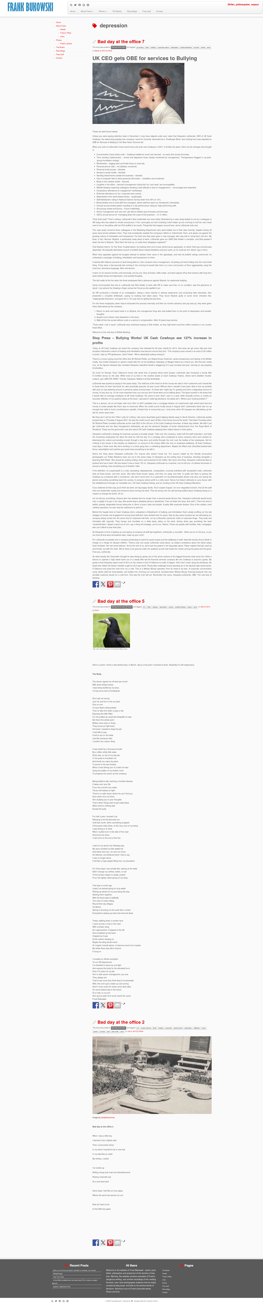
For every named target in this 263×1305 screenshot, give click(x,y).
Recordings (132, 11)
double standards (186, 47)
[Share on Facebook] (95, 584)
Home (72, 11)
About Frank (86, 11)
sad (108, 1031)
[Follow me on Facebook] (80, 5)
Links (62, 36)
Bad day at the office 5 (121, 601)
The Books (117, 11)
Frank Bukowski (116, 1301)
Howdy (63, 29)
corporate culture (163, 47)
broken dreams (146, 1028)
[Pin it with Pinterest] (110, 584)
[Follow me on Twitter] (76, 5)
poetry (171, 607)
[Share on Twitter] (103, 584)
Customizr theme (152, 1301)
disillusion (197, 1028)
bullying (153, 47)
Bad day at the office (118, 47)
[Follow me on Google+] (85, 5)
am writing (140, 47)
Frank (110, 50)
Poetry (129, 607)
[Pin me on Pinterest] (89, 5)
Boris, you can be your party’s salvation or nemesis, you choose (74, 1270)
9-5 (144, 607)
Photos (102, 11)
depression (174, 47)
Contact (159, 11)
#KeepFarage (57, 1273)
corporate (168, 1028)
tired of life (115, 1031)
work (208, 47)
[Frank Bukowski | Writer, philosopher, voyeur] (30, 8)
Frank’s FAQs (65, 32)
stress (203, 47)
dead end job (178, 1028)
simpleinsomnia (108, 1117)
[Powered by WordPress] (132, 1300)
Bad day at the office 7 (121, 41)
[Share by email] (117, 584)
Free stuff (146, 11)
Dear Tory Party (58, 1277)
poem (204, 1028)
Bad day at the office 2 (121, 1022)
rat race (196, 47)
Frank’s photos (66, 43)
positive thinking (180, 607)
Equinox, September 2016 (61, 1286)
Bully (147, 47)
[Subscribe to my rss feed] (72, 5)
